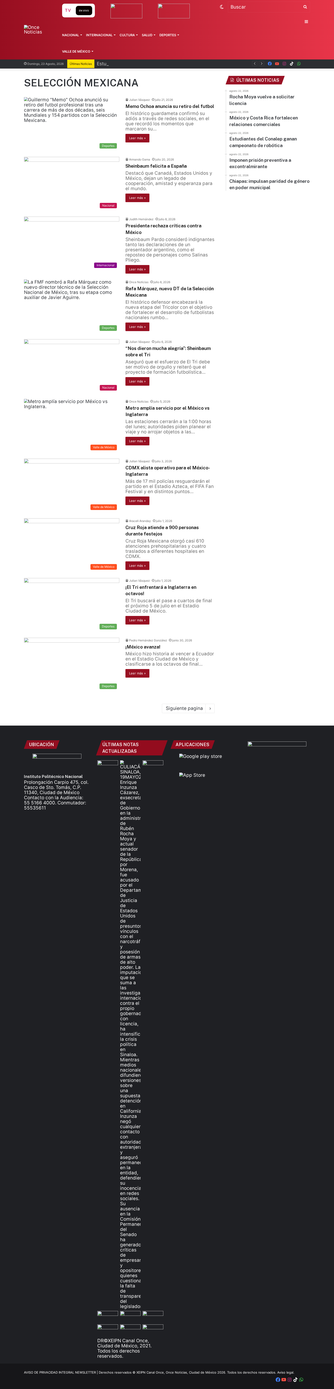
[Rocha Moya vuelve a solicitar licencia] (130, 1034)
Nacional (70, 35)
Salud (147, 35)
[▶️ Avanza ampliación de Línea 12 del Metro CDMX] (153, 1317)
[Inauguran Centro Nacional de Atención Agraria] (107, 1330)
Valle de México (76, 51)
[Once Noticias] (38, 29)
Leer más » (137, 138)
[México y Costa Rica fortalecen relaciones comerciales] (107, 1317)
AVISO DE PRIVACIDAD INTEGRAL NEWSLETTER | (61, 1372)
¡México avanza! (142, 646)
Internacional (99, 35)
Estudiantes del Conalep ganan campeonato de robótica (159, 64)
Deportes (167, 35)
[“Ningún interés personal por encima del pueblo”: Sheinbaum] (107, 766)
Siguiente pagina (184, 708)
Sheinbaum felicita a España (156, 166)
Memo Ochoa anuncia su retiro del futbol (169, 106)
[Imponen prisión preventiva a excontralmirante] (153, 766)
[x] (306, 63)
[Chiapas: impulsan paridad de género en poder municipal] (153, 1330)
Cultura (127, 35)
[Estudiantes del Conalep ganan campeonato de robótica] (130, 1317)
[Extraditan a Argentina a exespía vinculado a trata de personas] (130, 1330)
